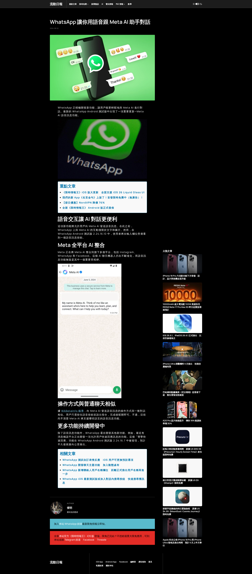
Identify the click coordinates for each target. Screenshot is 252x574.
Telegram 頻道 (73, 539)
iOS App (99, 561)
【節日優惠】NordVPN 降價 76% (83, 202)
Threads (101, 539)
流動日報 (56, 4)
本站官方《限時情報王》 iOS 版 (76, 536)
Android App (111, 561)
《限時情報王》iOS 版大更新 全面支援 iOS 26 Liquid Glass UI (103, 192)
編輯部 (133, 561)
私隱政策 (99, 565)
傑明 (69, 507)
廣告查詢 (142, 561)
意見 (150, 561)
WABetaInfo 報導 (72, 411)
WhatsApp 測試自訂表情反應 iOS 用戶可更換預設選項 (97, 460)
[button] (197, 4)
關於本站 (109, 565)
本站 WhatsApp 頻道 (70, 524)
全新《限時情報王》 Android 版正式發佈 (88, 207)
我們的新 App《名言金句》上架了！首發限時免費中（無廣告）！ (102, 197)
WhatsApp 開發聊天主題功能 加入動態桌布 (90, 465)
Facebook (88, 539)
